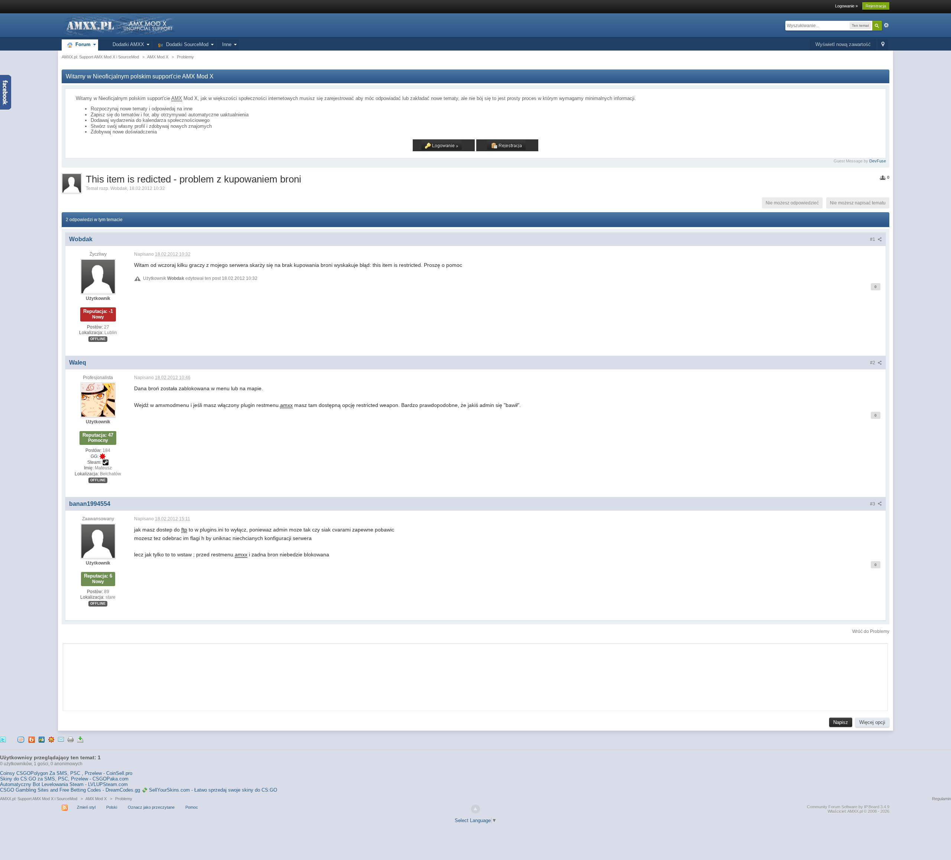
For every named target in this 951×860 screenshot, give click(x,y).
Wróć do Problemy (870, 631)
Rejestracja (876, 6)
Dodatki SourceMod (185, 44)
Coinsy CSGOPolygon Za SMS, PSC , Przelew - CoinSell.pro (66, 773)
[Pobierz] (80, 739)
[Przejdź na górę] (475, 809)
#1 (873, 239)
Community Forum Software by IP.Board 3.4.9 (848, 807)
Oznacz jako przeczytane (151, 807)
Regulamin (941, 798)
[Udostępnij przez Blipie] (31, 739)
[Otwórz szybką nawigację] (882, 44)
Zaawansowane (886, 25)
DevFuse (877, 161)
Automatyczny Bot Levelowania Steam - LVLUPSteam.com (64, 784)
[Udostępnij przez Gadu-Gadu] (51, 739)
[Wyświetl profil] (98, 276)
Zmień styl (86, 807)
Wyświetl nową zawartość (843, 44)
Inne (226, 44)
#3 (873, 504)
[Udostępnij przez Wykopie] (21, 739)
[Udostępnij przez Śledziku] (42, 739)
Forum (81, 44)
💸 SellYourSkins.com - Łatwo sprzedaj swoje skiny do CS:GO (209, 790)
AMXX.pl (855, 811)
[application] (475, 675)
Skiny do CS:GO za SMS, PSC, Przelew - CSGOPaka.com (64, 779)
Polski (111, 807)
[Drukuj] (71, 739)
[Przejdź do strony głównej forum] (119, 25)
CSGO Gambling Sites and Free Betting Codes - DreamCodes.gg (70, 790)
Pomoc (191, 807)
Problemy (123, 798)
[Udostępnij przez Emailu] (61, 739)
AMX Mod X (96, 798)
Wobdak (118, 188)
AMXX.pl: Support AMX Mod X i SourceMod (38, 798)
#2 (873, 362)
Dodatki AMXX (127, 44)
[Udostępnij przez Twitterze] (3, 739)
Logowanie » (846, 6)
